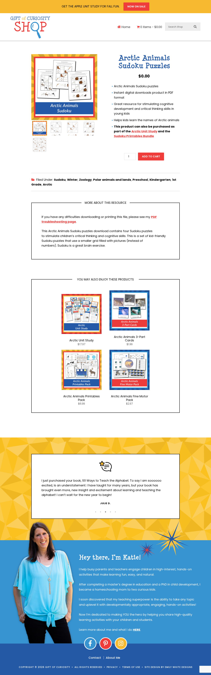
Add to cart (151, 156)
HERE (136, 630)
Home (125, 27)
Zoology (85, 180)
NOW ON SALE (136, 6)
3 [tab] (105, 512)
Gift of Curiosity (30, 27)
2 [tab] (100, 512)
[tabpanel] (105, 483)
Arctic (47, 184)
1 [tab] (95, 512)
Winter (72, 180)
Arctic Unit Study (144, 131)
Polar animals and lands (112, 180)
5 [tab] (115, 512)
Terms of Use (131, 667)
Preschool (140, 180)
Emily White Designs (178, 667)
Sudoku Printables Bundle (134, 136)
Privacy (112, 667)
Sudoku (60, 180)
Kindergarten (160, 180)
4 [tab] (110, 512)
